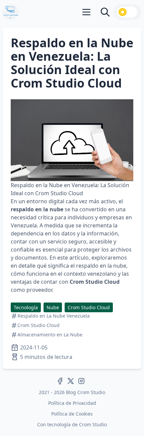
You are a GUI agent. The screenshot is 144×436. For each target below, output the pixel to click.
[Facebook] (60, 381)
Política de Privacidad (72, 403)
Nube (53, 307)
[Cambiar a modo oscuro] (127, 12)
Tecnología (26, 307)
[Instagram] (81, 381)
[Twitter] (71, 381)
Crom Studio (93, 424)
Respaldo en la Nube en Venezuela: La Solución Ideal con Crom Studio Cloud (72, 63)
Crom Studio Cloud (89, 307)
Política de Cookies (72, 414)
